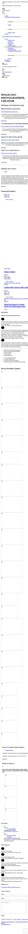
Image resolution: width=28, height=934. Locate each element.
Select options (7, 277)
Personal (9, 836)
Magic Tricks (7, 268)
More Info (3, 147)
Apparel (6, 284)
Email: (2, 898)
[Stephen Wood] (12, 435)
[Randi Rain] (12, 402)
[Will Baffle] (12, 512)
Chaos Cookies (9, 272)
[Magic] (9, 111)
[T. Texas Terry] (9, 732)
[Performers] (12, 126)
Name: (2, 894)
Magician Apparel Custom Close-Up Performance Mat (14, 305)
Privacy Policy (17, 919)
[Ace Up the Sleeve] (9, 719)
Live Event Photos (11, 828)
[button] (8, 199)
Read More (3, 120)
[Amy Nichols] (12, 576)
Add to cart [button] (6, 195)
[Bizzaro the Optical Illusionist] (9, 617)
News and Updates (11, 835)
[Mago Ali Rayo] (12, 528)
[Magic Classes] (9, 153)
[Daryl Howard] (12, 495)
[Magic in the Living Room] (10, 140)
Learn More (4, 162)
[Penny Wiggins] (9, 694)
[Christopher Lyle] (9, 463)
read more (3, 186)
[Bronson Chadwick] (12, 418)
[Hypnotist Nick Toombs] (9, 744)
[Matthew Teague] (12, 592)
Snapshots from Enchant (10, 830)
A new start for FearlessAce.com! (12, 838)
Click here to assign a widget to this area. (10, 887)
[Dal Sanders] (12, 633)
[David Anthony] (12, 649)
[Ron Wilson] (12, 386)
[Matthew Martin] (12, 682)
